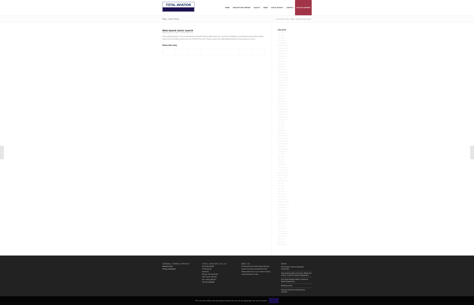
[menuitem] (227, 7)
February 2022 (282, 167)
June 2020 (281, 210)
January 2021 (282, 199)
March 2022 (282, 165)
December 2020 (283, 202)
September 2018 (283, 234)
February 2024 (282, 104)
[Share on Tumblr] (220, 52)
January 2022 (282, 170)
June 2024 (281, 93)
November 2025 (283, 48)
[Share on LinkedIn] (207, 52)
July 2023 (281, 122)
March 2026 (282, 40)
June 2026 (281, 32)
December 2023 (283, 109)
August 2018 (282, 236)
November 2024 (283, 80)
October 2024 (282, 83)
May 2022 (281, 159)
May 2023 (281, 128)
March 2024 (282, 101)
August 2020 (282, 207)
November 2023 (283, 112)
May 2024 (281, 96)
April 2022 (281, 162)
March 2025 (282, 69)
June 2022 (281, 157)
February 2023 (282, 136)
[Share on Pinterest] (194, 52)
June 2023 (281, 125)
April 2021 (281, 191)
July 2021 (281, 183)
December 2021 (283, 173)
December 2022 (283, 141)
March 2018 (282, 242)
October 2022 (282, 146)
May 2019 (281, 223)
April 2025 (281, 67)
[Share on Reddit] (245, 52)
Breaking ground (286, 285)
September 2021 (283, 181)
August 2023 (282, 120)
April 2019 (281, 226)
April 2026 (281, 38)
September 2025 (283, 53)
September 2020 (283, 204)
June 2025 (281, 61)
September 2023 (283, 117)
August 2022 (282, 151)
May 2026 (281, 35)
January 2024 (282, 106)
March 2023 (282, 133)
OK (274, 301)
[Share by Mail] (258, 52)
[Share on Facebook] (168, 52)
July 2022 (281, 154)
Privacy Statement (169, 269)
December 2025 (283, 46)
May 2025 (281, 64)
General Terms (167, 266)
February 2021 (282, 196)
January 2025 (282, 75)
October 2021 (282, 178)
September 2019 (283, 218)
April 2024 (281, 98)
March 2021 (282, 194)
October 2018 (282, 231)
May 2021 (281, 189)
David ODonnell (188, 32)
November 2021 (283, 175)
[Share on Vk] (233, 52)
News (177, 32)
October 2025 (282, 51)
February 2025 (282, 72)
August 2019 (282, 220)
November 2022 (283, 144)
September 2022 (283, 149)
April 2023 (281, 130)
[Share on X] (181, 52)
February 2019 (282, 228)
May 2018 (281, 239)
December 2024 (283, 77)
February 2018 (282, 244)
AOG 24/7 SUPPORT (303, 8)
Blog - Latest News (170, 19)
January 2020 (282, 212)
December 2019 (283, 215)
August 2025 (282, 56)
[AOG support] (2, 152)
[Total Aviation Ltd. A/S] (178, 9)
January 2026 (282, 43)
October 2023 (282, 114)
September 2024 (283, 85)
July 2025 (281, 59)
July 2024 (281, 91)
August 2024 (282, 88)
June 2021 (281, 186)
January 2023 (282, 138)
